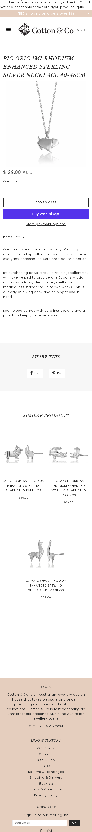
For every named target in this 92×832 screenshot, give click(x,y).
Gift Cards (46, 748)
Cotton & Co (43, 726)
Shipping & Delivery (46, 777)
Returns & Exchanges (46, 772)
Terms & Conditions (46, 789)
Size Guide (46, 760)
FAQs (46, 766)
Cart (81, 30)
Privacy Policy (46, 795)
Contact (46, 754)
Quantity (9, 181)
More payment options (46, 224)
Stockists (46, 783)
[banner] (46, 30)
